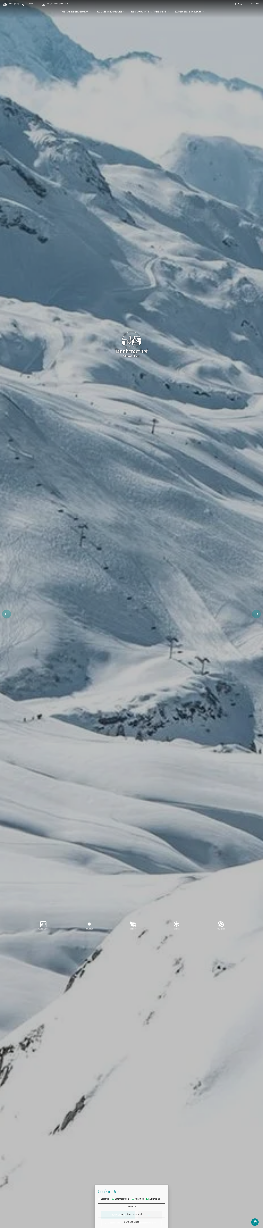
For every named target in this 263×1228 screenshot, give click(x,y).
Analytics (139, 1199)
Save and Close (131, 1222)
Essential (105, 1199)
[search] (235, 4)
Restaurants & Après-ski (148, 11)
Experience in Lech (188, 11)
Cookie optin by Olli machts (157, 1227)
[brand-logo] (131, 7)
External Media (122, 1199)
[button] (6, 614)
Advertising (154, 1199)
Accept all (131, 1206)
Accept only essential (131, 1214)
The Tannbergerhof (74, 11)
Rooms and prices (109, 11)
